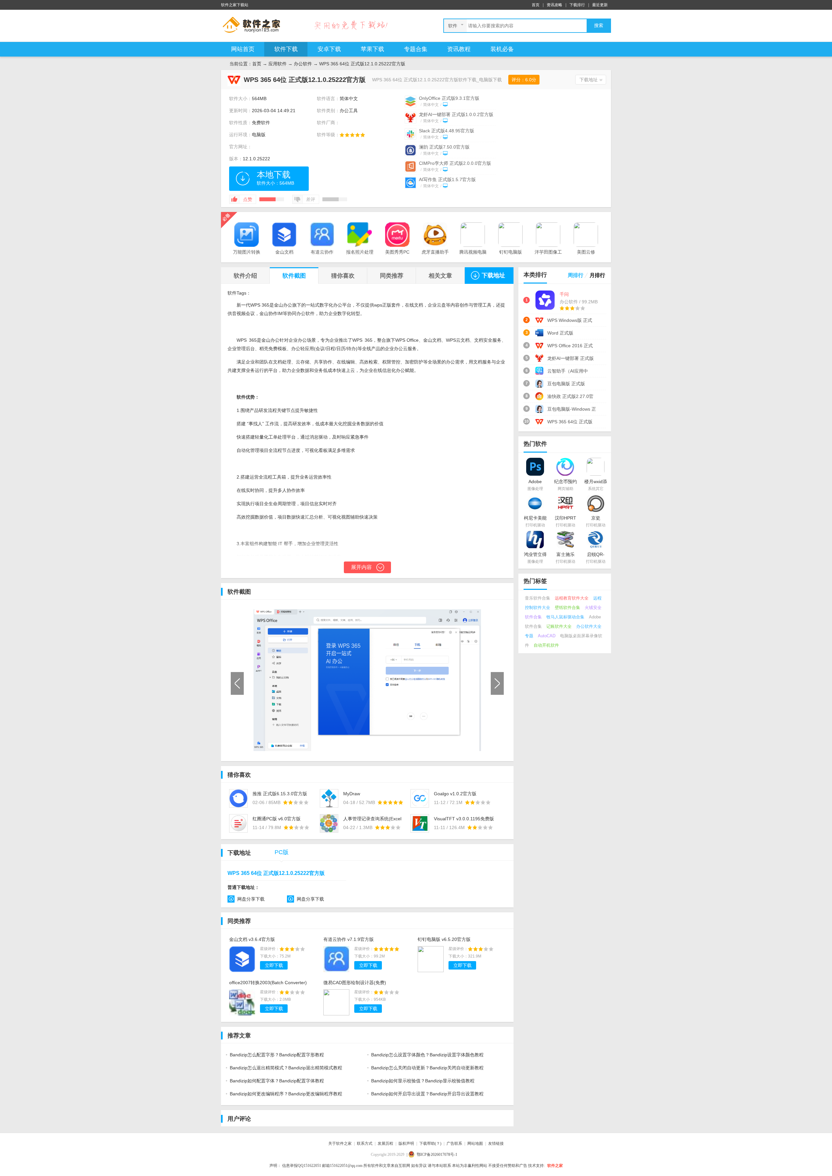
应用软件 (277, 63)
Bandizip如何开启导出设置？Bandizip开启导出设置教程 (427, 1093)
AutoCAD (546, 635)
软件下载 (286, 49)
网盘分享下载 (251, 899)
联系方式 (364, 1143)
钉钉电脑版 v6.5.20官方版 (444, 939)
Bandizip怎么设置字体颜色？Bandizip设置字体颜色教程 (427, 1054)
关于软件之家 (340, 1143)
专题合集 (415, 49)
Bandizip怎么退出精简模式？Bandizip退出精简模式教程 (286, 1067)
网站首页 (242, 49)
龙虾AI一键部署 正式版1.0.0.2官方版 (456, 114)
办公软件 (303, 63)
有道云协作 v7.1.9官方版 (348, 939)
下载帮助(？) (430, 1143)
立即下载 (274, 965)
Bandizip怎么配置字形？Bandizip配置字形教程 (277, 1054)
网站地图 (475, 1143)
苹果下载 (372, 49)
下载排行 (577, 5)
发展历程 (385, 1143)
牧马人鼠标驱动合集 (565, 616)
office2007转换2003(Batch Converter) (268, 982)
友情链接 (496, 1143)
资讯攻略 (554, 5)
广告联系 (454, 1143)
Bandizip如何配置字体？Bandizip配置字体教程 (277, 1080)
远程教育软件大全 (572, 598)
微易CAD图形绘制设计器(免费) (354, 982)
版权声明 (406, 1143)
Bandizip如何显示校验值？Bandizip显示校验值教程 (422, 1080)
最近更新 (600, 5)
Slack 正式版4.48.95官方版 (446, 130)
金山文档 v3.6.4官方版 (252, 939)
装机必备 (502, 49)
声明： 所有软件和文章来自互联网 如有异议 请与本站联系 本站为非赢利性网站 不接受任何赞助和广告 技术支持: (407, 1165)
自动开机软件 (546, 645)
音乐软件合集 (537, 598)
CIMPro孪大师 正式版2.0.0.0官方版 (455, 163)
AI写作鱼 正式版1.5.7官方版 (447, 179)
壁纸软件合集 (567, 607)
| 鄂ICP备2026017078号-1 (432, 1154)
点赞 (247, 199)
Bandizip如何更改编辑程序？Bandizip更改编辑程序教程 (286, 1093)
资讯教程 (459, 49)
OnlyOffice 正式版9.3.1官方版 (449, 98)
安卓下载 (329, 49)
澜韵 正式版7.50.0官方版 (444, 147)
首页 (536, 5)
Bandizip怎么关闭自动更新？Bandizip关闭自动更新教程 (427, 1067)
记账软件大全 (559, 626)
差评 (310, 199)
